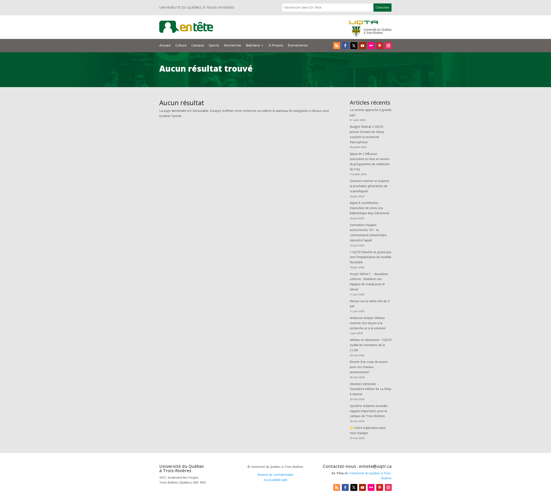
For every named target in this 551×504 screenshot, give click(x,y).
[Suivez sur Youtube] (362, 45)
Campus (197, 45)
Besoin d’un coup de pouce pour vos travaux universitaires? (369, 367)
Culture (181, 45)
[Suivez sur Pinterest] (379, 45)
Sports (214, 45)
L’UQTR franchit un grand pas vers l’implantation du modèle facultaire (370, 257)
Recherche (232, 45)
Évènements (298, 45)
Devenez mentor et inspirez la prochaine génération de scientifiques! (369, 186)
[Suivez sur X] (353, 45)
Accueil (164, 45)
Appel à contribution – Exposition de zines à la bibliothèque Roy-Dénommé (369, 208)
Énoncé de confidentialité (275, 475)
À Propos (276, 45)
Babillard (253, 45)
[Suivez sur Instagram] (388, 45)
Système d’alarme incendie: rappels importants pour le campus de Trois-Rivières (369, 411)
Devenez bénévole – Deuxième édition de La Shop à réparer (370, 389)
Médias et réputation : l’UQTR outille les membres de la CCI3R (371, 345)
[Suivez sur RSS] (336, 45)
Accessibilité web (275, 480)
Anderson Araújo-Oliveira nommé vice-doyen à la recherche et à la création (368, 323)
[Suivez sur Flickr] (371, 45)
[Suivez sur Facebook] (345, 45)
